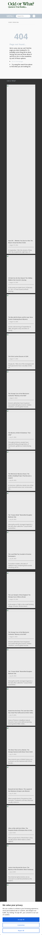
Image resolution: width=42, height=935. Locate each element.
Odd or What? (11, 81)
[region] (21, 918)
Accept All (21, 920)
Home (10, 22)
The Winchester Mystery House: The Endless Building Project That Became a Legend (20, 476)
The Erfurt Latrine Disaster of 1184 (18, 356)
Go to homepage (17, 61)
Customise (21, 925)
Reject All (21, 931)
